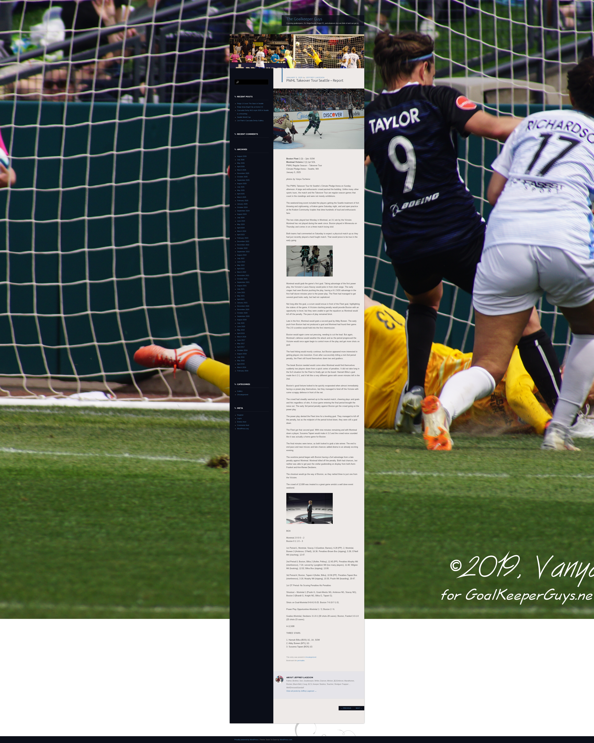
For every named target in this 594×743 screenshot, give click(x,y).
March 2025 (241, 197)
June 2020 (241, 326)
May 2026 (241, 163)
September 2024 (243, 211)
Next (359, 708)
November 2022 (243, 245)
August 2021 (242, 286)
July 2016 (240, 357)
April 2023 (241, 234)
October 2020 (242, 313)
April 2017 (241, 347)
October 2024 (242, 207)
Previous (346, 708)
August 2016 (242, 354)
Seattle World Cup (244, 117)
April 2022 (241, 269)
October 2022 (242, 248)
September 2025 (243, 180)
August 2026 (242, 156)
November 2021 (243, 275)
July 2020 (240, 323)
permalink (301, 660)
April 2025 (241, 194)
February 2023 (242, 238)
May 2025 (241, 190)
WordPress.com (286, 740)
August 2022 (242, 255)
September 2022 (243, 252)
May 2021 (241, 296)
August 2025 (242, 183)
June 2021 (241, 292)
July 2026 (240, 160)
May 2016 (241, 360)
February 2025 (242, 200)
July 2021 (240, 289)
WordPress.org (243, 429)
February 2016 (242, 371)
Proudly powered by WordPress (246, 740)
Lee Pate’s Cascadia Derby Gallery (250, 120)
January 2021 (242, 303)
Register (240, 415)
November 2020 (243, 309)
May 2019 (241, 330)
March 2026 (241, 170)
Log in (239, 418)
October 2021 (242, 279)
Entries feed (241, 422)
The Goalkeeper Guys (304, 19)
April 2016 (241, 364)
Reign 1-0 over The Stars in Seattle (250, 103)
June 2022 (241, 262)
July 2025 (240, 187)
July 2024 (240, 217)
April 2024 (241, 228)
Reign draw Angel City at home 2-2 (250, 107)
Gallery (240, 391)
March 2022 (241, 272)
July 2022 (240, 258)
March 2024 (241, 231)
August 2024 (242, 214)
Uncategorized (310, 657)
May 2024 (241, 224)
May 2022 (241, 265)
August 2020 (242, 320)
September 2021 (243, 282)
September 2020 (243, 316)
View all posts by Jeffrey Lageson (301, 691)
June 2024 (241, 221)
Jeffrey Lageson (315, 77)
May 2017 (241, 343)
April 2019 (241, 333)
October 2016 (242, 350)
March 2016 (241, 367)
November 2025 (243, 173)
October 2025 (242, 177)
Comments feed (243, 425)
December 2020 (243, 306)
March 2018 (241, 337)
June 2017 (241, 340)
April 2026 (241, 166)
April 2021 (241, 299)
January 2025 (242, 204)
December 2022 (243, 241)
